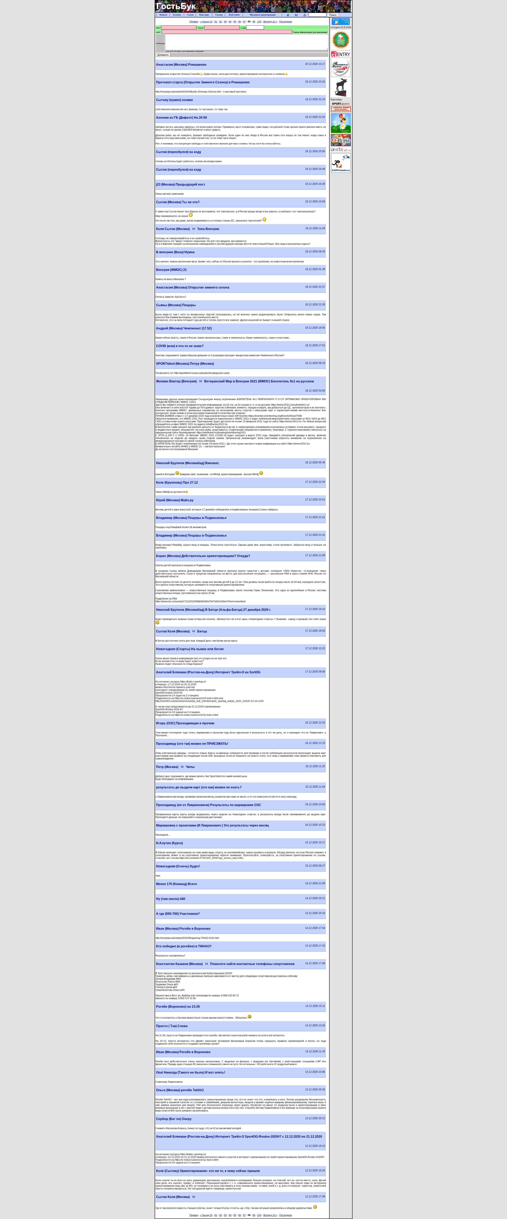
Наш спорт (204, 15)
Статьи (190, 15)
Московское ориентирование (263, 15)
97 (244, 21)
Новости (163, 15)
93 (225, 21)
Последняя (285, 21)
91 (215, 21)
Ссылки (219, 15)
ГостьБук (177, 15)
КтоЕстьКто (234, 15)
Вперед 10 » (270, 21)
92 (220, 21)
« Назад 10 (206, 21)
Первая (194, 21)
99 (254, 21)
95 (234, 21)
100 (259, 21)
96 (239, 21)
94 (230, 21)
